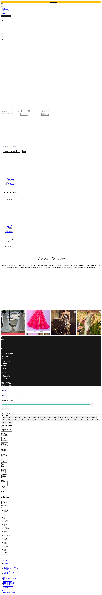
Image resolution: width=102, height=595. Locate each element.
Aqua (6, 517)
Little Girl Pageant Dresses (9, 592)
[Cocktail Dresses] (6, 435)
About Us (5, 368)
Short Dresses (10, 181)
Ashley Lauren (6, 564)
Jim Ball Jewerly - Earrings (9, 569)
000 (5, 417)
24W (44, 420)
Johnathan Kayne (7, 571)
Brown (6, 546)
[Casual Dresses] (6, 434)
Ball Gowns (8, 229)
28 (89, 417)
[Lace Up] (4, 453)
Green (6, 514)
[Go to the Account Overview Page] (1, 6)
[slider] (91, 404)
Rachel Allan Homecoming (9, 583)
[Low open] (4, 454)
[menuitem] (52, 8)
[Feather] (3, 471)
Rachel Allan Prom (7, 581)
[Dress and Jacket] (4, 440)
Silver (6, 550)
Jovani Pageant (6, 574)
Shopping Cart (6, 10)
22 (73, 417)
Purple (6, 525)
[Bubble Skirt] (5, 444)
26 (83, 417)
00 (11, 417)
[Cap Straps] (4, 500)
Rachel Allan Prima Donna (9, 584)
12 (45, 417)
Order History (6, 376)
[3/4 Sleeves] (5, 495)
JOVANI (8, 112)
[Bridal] (6, 432)
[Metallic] (2, 458)
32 (5, 420)
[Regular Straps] (4, 501)
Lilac (6, 527)
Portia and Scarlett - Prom (9, 579)
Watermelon (7, 535)
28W (57, 420)
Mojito (6, 511)
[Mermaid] (4, 490)
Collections (5, 390)
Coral (6, 541)
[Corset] (5, 448)
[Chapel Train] (4, 477)
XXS (77, 420)
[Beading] (4, 464)
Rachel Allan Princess (8, 586)
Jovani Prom (6, 573)
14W (11, 420)
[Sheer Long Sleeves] (5, 497)
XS (83, 420)
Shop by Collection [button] (5, 560)
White (6, 552)
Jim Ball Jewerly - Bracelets (9, 567)
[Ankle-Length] (4, 475)
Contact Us (5, 395)
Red (6, 538)
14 (51, 417)
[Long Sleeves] (5, 496)
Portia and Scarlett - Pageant (9, 578)
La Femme (5, 576)
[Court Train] (4, 479)
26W (50, 420)
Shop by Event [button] (4, 590)
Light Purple (7, 528)
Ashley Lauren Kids (7, 566)
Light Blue (7, 520)
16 (56, 417)
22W (37, 420)
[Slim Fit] (4, 491)
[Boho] (4, 439)
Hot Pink (7, 532)
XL (5, 422)
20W (31, 420)
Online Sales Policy (8, 370)
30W (64, 420)
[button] (7, 39)
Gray (6, 549)
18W (24, 420)
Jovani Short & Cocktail (8, 572)
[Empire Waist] (4, 489)
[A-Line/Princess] (4, 487)
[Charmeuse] (3, 469)
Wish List (5, 8)
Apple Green (7, 513)
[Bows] (4, 465)
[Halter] (4, 482)
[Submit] (101, 1)
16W (17, 420)
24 (78, 417)
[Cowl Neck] (4, 481)
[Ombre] (2, 460)
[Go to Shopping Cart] (1, 4)
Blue (6, 523)
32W (70, 420)
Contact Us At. (6, 361)
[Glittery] (2, 456)
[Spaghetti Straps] (4, 502)
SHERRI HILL (23, 112)
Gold (6, 545)
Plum (6, 536)
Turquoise (7, 518)
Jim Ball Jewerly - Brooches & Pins (11, 568)
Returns (5, 363)
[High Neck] (4, 484)
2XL (11, 422)
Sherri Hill (5, 587)
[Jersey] (3, 472)
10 (40, 417)
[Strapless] (4, 503)
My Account (6, 9)
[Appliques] (4, 463)
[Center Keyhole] (5, 446)
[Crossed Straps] (4, 451)
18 (62, 417)
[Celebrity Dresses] (5, 445)
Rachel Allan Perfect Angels (9, 582)
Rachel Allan (44, 112)
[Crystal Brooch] (4, 466)
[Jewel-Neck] (4, 485)
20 (67, 417)
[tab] (51, 560)
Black (6, 548)
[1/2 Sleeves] (5, 494)
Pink (6, 531)
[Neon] (2, 459)
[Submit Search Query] (16, 398)
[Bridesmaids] (6, 433)
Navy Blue (7, 524)
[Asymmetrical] (4, 476)
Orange (6, 539)
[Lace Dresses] (4, 441)
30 (94, 417)
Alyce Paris (5, 563)
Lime (6, 516)
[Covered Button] (4, 450)
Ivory (6, 542)
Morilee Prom (6, 577)
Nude (6, 543)
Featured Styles (14, 151)
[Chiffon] (3, 470)
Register (5, 12)
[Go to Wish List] (2, 4)
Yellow (6, 510)
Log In (4, 13)
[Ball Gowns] (4, 438)
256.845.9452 (53, 2)
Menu (2, 34)
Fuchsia (6, 534)
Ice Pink (6, 530)
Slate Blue (7, 521)
